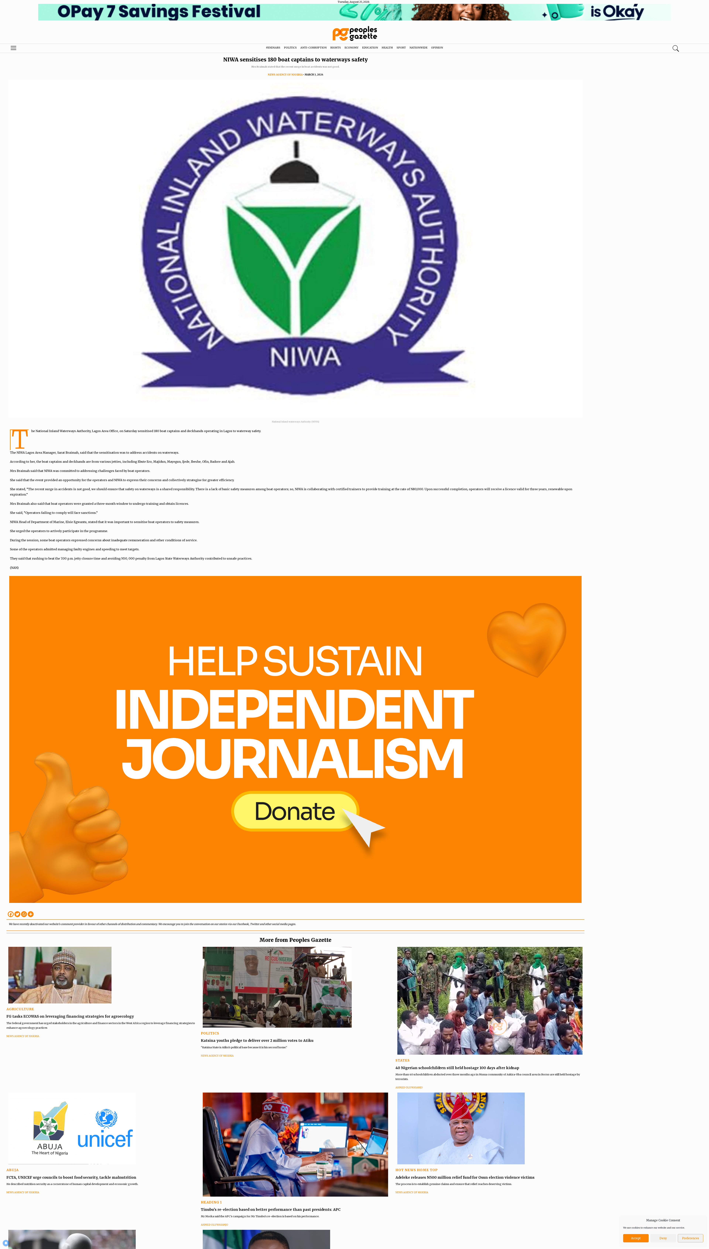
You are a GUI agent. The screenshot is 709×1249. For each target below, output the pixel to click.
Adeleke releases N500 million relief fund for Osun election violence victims (465, 1177)
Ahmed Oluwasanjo (409, 1087)
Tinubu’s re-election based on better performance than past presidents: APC (270, 1209)
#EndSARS (273, 47)
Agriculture (20, 1009)
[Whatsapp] (24, 914)
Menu (37, 49)
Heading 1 (211, 1202)
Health (387, 47)
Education (370, 47)
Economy (351, 47)
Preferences (690, 1238)
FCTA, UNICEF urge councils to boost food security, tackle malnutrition (71, 1177)
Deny (663, 1238)
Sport (401, 47)
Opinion (437, 47)
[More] (31, 914)
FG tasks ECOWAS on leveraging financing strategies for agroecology (70, 1016)
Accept (636, 1238)
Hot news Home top (416, 1170)
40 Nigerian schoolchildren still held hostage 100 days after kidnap (457, 1068)
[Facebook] (11, 914)
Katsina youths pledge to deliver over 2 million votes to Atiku (257, 1040)
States (402, 1060)
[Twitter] (17, 914)
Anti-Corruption (313, 47)
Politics (290, 47)
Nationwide (418, 47)
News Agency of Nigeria (285, 74)
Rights (335, 47)
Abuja (12, 1170)
